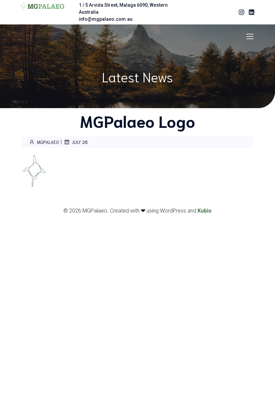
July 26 (80, 142)
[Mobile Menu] (250, 36)
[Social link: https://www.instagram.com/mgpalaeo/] (240, 12)
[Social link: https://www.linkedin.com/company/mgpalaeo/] (250, 12)
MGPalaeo (48, 142)
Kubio (205, 211)
